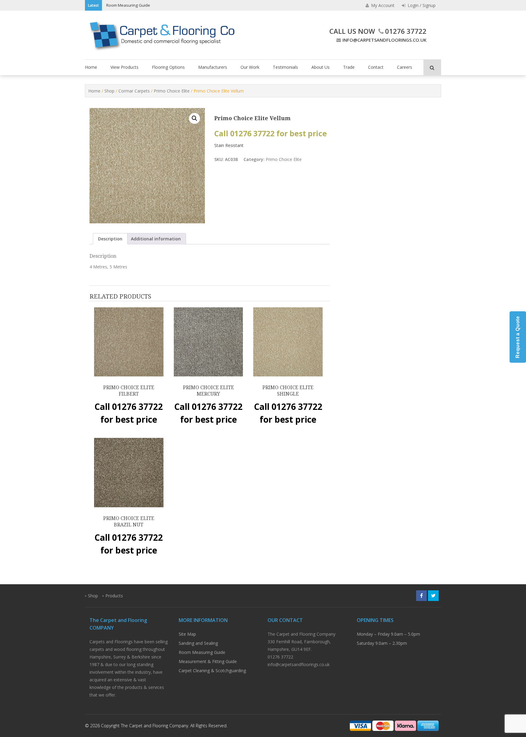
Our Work (249, 67)
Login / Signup (421, 5)
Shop (109, 91)
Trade (349, 67)
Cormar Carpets (134, 91)
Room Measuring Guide (128, 5)
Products (114, 596)
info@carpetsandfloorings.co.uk (384, 40)
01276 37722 (405, 31)
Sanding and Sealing (198, 643)
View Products (124, 67)
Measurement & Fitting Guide (208, 661)
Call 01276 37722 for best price (270, 133)
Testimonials (285, 67)
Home (91, 67)
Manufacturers (212, 67)
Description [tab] (110, 239)
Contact (376, 67)
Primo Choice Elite (172, 91)
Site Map (187, 634)
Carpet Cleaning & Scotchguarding (212, 670)
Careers (404, 67)
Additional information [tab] (156, 239)
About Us (320, 67)
